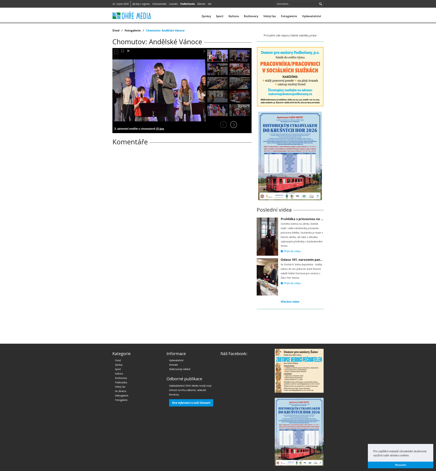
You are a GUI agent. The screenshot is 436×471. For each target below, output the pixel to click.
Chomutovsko (159, 3)
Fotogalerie (289, 16)
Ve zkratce (120, 391)
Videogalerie (121, 395)
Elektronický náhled (179, 369)
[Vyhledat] (320, 3)
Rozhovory (251, 16)
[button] (409, 455)
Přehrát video (292, 251)
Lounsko (173, 3)
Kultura (234, 16)
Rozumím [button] (400, 465)
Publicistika (121, 382)
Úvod (115, 30)
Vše (209, 3)
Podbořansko (187, 3)
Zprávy (206, 16)
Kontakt (173, 364)
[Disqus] (182, 195)
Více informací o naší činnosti (191, 403)
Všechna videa (290, 302)
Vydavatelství (311, 16)
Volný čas (269, 16)
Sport (219, 16)
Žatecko (201, 3)
